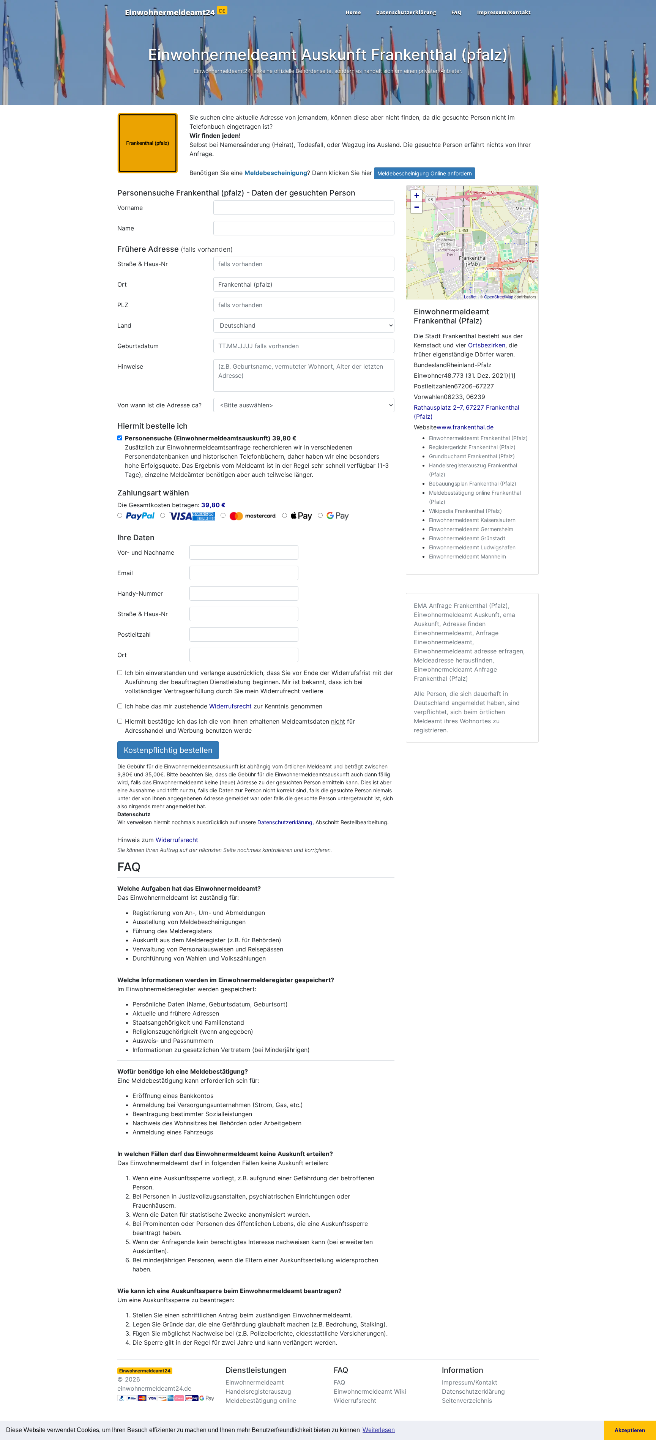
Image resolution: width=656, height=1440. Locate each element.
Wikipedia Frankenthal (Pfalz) (465, 511)
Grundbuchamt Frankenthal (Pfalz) (472, 456)
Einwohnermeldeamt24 (175, 12)
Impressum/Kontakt (504, 12)
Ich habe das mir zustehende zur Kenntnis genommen (223, 706)
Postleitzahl (134, 634)
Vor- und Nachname (145, 552)
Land (124, 325)
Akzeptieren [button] (630, 1430)
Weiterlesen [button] (379, 1430)
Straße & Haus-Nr (142, 264)
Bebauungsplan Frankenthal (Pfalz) (472, 483)
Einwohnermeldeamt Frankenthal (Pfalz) (478, 438)
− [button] (416, 207)
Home (353, 12)
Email (125, 573)
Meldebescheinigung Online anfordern (424, 173)
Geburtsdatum (138, 346)
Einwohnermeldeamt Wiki (370, 1391)
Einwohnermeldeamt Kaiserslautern (472, 520)
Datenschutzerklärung (406, 12)
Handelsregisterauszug (258, 1391)
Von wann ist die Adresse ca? (159, 405)
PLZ (122, 305)
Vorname (130, 207)
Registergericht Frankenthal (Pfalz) (472, 447)
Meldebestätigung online (261, 1400)
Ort (122, 284)
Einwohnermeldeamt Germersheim (471, 529)
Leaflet (470, 296)
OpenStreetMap (498, 296)
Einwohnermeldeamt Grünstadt (467, 538)
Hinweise (130, 366)
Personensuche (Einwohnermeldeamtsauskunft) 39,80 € (210, 438)
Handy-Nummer (140, 593)
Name (125, 228)
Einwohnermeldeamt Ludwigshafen (472, 547)
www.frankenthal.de (465, 427)
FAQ (456, 12)
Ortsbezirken (486, 345)
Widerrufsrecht (230, 706)
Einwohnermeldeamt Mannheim (467, 556)
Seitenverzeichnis (467, 1400)
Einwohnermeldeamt (255, 1382)
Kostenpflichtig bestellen (168, 750)
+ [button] (416, 195)
